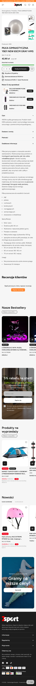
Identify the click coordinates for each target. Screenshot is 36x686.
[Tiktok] (11, 663)
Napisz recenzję (18, 290)
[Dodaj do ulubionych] (32, 69)
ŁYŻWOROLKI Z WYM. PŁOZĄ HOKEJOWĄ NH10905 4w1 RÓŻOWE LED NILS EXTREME (14, 349)
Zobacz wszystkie (9, 312)
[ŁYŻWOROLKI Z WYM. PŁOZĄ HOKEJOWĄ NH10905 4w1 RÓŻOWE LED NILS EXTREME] (15, 329)
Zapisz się (18, 400)
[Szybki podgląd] (5, 339)
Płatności (5, 137)
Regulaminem (21, 408)
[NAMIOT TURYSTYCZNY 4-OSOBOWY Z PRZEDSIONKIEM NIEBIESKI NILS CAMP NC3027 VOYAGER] (15, 453)
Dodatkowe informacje (9, 143)
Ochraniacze (19, 502)
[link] (5, 91)
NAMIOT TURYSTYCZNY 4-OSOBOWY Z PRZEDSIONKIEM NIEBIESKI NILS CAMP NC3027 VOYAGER (14, 473)
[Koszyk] (33, 5)
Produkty (14, 11)
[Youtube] (7, 663)
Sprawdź (18, 590)
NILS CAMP (5, 476)
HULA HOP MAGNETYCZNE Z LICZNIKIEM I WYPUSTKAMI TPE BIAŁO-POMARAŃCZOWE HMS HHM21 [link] (17, 89)
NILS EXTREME (6, 352)
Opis (3, 115)
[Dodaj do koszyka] (5, 463)
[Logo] (18, 5)
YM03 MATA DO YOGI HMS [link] (17, 97)
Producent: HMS (6, 44)
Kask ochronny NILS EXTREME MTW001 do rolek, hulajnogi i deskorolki (12, 538)
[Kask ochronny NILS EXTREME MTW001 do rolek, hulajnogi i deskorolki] (15, 518)
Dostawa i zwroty (7, 131)
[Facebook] (3, 663)
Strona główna (6, 11)
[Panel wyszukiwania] (25, 5)
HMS (30, 473)
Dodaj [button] (30, 91)
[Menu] (3, 5)
